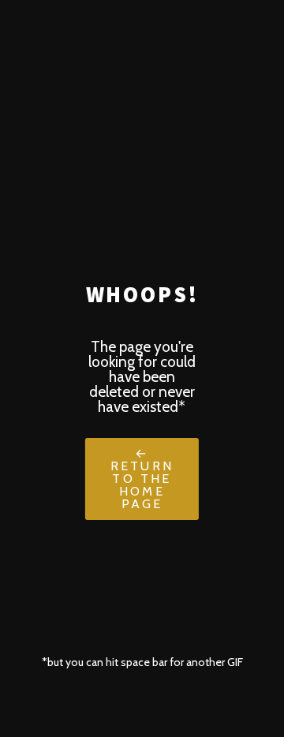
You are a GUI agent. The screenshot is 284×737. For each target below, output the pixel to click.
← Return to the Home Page (142, 478)
